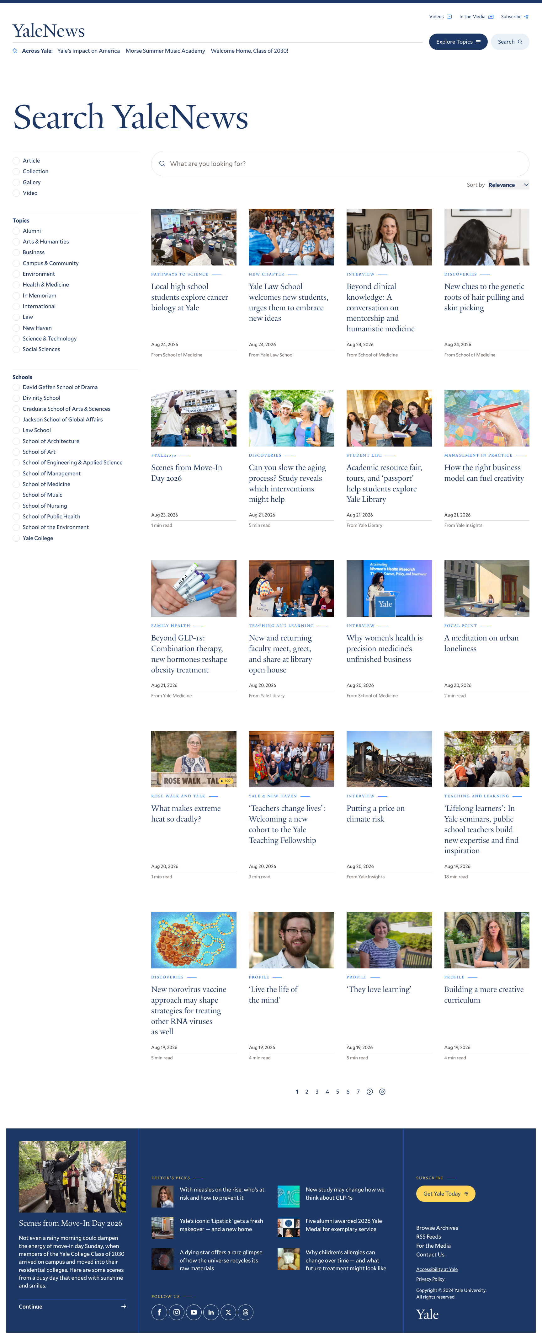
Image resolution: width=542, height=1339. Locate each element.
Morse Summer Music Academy (165, 50)
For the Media (433, 1245)
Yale (427, 1316)
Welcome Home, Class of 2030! (249, 50)
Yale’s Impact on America (88, 50)
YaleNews (49, 32)
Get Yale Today (442, 1193)
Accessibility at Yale (437, 1269)
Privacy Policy (430, 1279)
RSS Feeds (428, 1236)
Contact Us (430, 1254)
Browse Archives (437, 1227)
